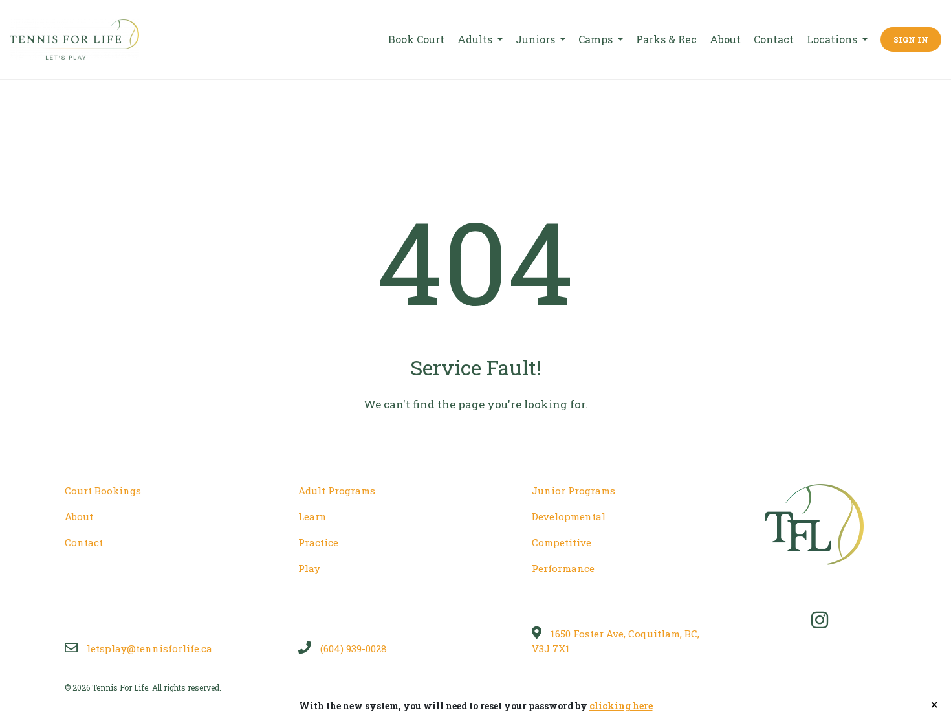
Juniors (537, 39)
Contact (774, 39)
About (725, 39)
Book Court (416, 39)
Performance (563, 568)
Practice (318, 542)
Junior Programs (573, 490)
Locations (833, 39)
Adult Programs (336, 490)
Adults (476, 39)
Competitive (561, 542)
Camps (596, 39)
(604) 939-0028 (352, 648)
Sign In (910, 39)
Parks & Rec (666, 39)
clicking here (621, 706)
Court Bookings (103, 490)
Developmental (569, 516)
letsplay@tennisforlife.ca (148, 648)
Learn (312, 516)
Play (309, 568)
